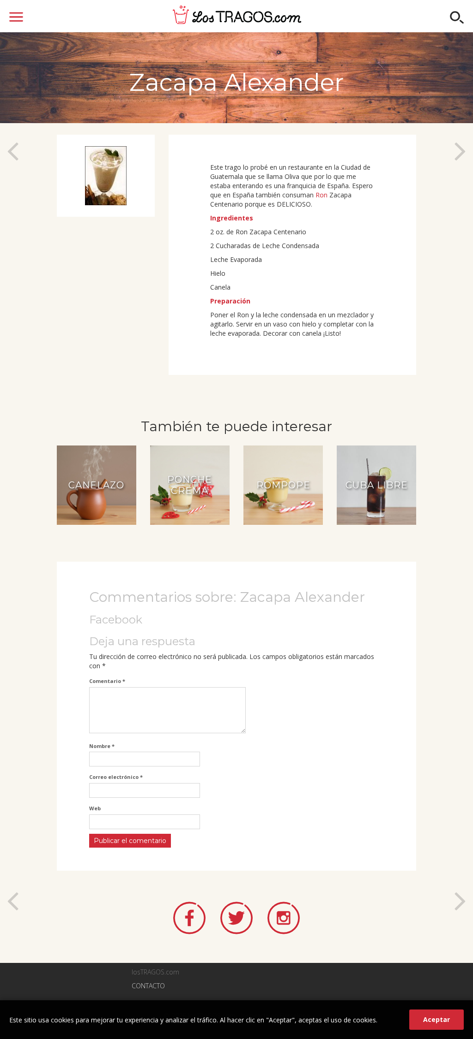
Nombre (102, 745)
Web (95, 808)
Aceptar (436, 1019)
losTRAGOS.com (237, 15)
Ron (321, 194)
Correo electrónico (116, 776)
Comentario (107, 680)
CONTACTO (148, 985)
